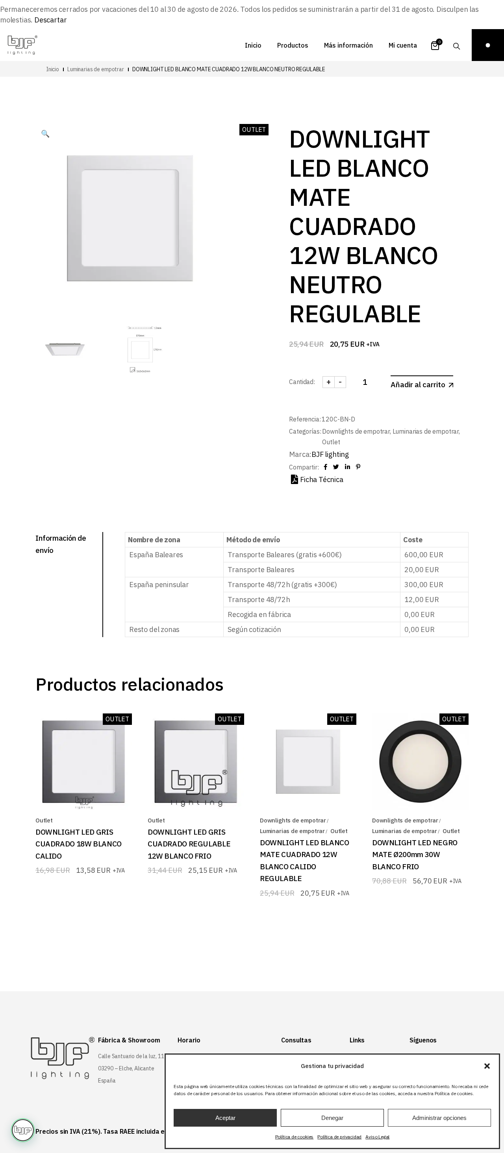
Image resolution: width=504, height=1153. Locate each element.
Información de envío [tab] (60, 543)
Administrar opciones (439, 1117)
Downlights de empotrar (355, 431)
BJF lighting (330, 454)
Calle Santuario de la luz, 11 (131, 1056)
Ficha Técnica (321, 479)
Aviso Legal (377, 1137)
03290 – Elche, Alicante (126, 1068)
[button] (487, 1066)
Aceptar (225, 1117)
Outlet (331, 442)
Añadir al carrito (418, 384)
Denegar (332, 1117)
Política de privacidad (339, 1137)
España (107, 1080)
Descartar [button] (50, 19)
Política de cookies (294, 1137)
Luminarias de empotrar (426, 431)
